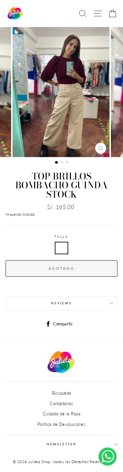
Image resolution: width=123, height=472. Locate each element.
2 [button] (62, 163)
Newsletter (62, 444)
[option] (61, 92)
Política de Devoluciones (61, 424)
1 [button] (56, 162)
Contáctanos (61, 403)
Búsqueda (61, 393)
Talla (61, 236)
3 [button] (68, 163)
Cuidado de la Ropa (61, 413)
